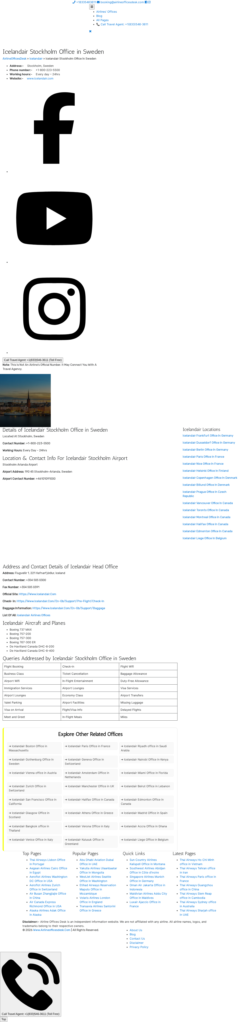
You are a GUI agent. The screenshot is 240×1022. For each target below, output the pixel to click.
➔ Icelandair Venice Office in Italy (31, 839)
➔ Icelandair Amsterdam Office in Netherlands (87, 775)
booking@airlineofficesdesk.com (122, 2)
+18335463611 (85, 2)
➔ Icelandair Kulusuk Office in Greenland (84, 842)
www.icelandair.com (40, 78)
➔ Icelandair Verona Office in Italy (87, 826)
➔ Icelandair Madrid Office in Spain (144, 813)
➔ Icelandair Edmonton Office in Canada (142, 801)
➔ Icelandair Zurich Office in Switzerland (27, 788)
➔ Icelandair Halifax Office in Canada (89, 799)
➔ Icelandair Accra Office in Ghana (144, 826)
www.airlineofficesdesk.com (51, 930)
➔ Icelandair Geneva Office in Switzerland (84, 761)
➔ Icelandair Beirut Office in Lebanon (145, 786)
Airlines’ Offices (106, 11)
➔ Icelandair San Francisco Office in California (32, 801)
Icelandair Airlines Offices (33, 615)
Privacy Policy (139, 947)
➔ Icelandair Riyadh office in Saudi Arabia (144, 748)
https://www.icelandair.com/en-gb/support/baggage (69, 608)
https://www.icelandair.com (37, 594)
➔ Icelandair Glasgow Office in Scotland (29, 815)
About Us (136, 930)
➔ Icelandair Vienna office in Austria (33, 773)
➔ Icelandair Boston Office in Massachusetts (28, 748)
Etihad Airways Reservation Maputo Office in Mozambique (98, 889)
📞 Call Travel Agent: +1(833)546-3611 (122, 24)
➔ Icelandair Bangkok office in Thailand (29, 828)
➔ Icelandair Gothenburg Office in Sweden (31, 761)
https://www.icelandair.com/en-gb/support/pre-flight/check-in (60, 601)
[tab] (92, 6)
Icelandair (36, 58)
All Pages (102, 20)
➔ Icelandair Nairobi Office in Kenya (144, 759)
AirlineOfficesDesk (14, 58)
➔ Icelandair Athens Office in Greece (89, 813)
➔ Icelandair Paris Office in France (87, 746)
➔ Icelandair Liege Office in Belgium (144, 839)
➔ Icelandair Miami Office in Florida (144, 773)
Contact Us (137, 938)
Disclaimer (137, 942)
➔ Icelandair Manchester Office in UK (89, 786)
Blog (99, 16)
